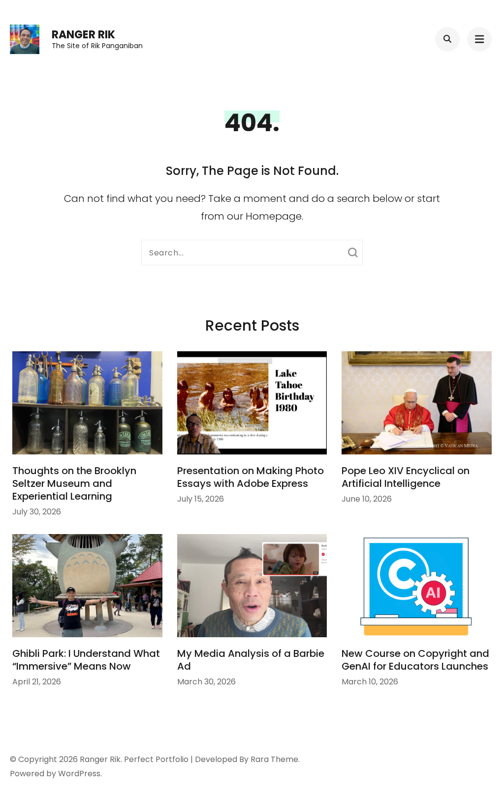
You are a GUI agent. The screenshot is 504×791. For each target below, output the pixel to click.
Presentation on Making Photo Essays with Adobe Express (250, 477)
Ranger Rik (83, 34)
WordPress (79, 773)
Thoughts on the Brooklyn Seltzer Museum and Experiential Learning (74, 483)
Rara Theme (274, 759)
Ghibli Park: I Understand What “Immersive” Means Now (86, 660)
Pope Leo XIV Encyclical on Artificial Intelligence (406, 477)
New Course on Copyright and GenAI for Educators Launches (415, 660)
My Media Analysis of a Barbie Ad (250, 660)
